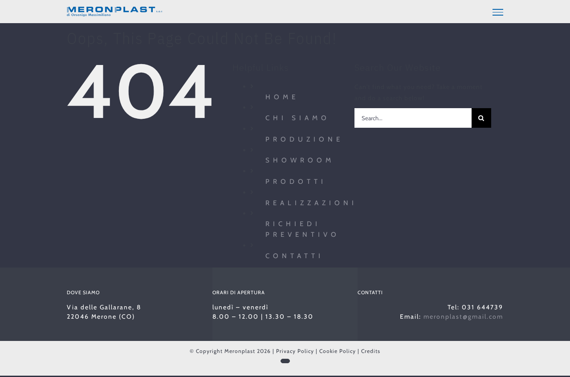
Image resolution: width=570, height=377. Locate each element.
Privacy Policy (295, 351)
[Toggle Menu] (498, 12)
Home (282, 97)
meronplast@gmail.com (463, 316)
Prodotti (295, 182)
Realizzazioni (311, 203)
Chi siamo (297, 118)
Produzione (304, 139)
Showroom (299, 160)
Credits (370, 351)
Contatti (294, 256)
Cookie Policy (337, 351)
